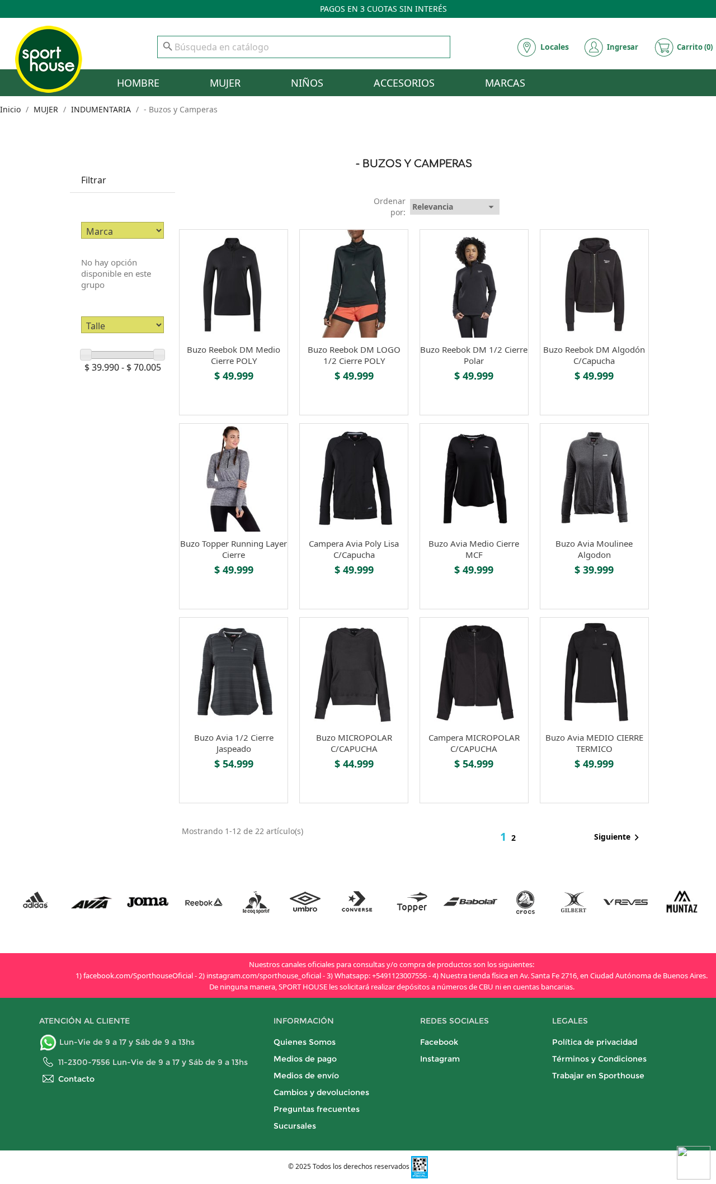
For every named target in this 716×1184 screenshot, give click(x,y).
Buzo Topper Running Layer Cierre (233, 549)
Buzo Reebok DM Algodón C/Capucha (594, 355)
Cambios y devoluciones (321, 1092)
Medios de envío (306, 1076)
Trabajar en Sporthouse (598, 1076)
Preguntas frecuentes (317, 1109)
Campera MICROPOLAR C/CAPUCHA (474, 743)
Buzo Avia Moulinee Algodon (594, 549)
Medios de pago (305, 1059)
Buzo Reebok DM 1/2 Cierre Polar (473, 355)
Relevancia (454, 207)
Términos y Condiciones (599, 1059)
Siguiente (618, 837)
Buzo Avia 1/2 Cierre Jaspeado (234, 743)
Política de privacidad (594, 1042)
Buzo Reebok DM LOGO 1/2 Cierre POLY (354, 355)
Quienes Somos (305, 1042)
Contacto (76, 1079)
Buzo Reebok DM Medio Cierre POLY (233, 355)
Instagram (440, 1059)
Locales (554, 46)
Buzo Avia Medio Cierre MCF (473, 549)
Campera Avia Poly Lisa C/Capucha (354, 549)
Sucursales (295, 1126)
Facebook (439, 1042)
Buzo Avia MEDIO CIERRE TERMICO (594, 743)
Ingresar (622, 47)
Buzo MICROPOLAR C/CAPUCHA (354, 743)
